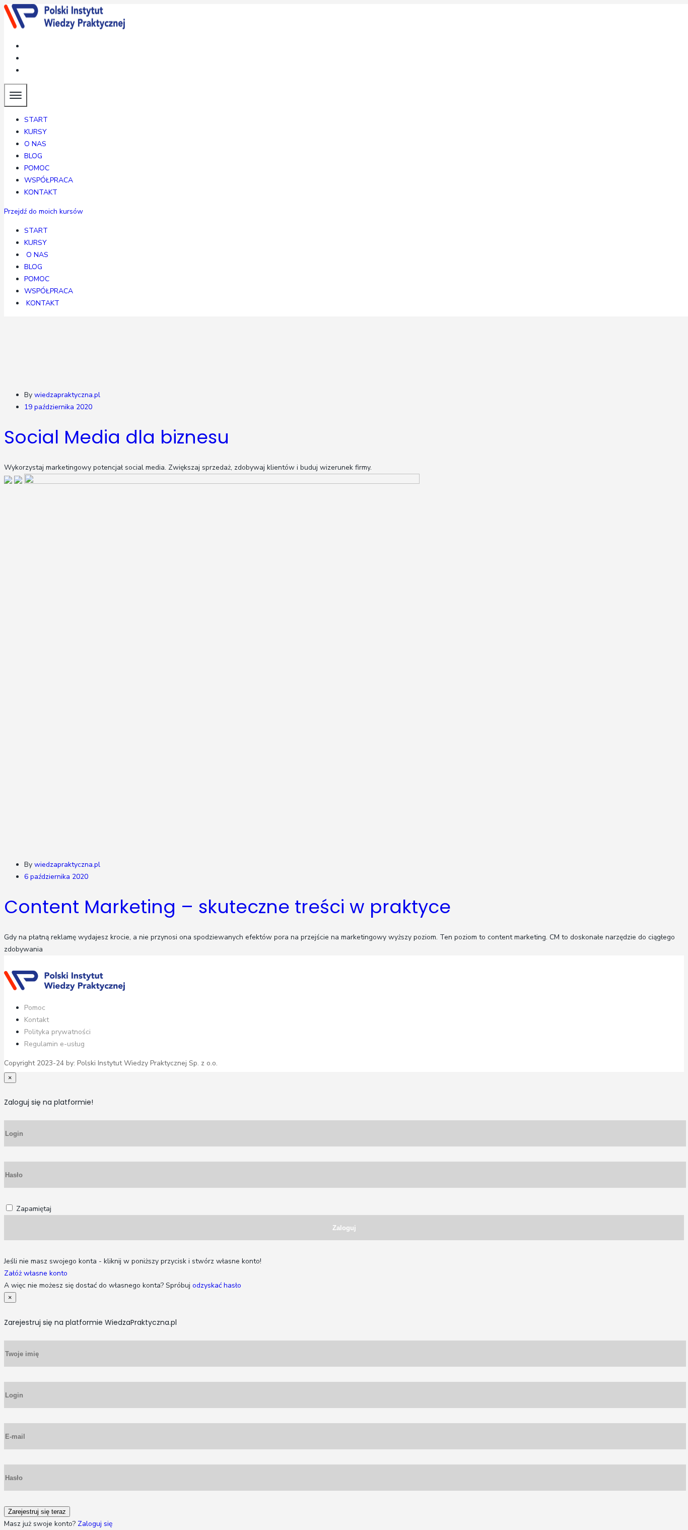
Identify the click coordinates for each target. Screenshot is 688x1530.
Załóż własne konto (35, 1273)
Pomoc (34, 1007)
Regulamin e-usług (54, 1044)
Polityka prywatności (57, 1032)
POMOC (36, 168)
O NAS (35, 144)
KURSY (35, 132)
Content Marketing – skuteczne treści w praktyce (227, 907)
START (36, 119)
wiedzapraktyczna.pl (67, 395)
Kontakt (36, 1020)
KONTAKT (40, 192)
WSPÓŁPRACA (48, 180)
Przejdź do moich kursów (43, 211)
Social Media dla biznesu (116, 437)
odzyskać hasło (216, 1285)
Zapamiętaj (33, 1209)
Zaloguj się (95, 1523)
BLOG (33, 156)
